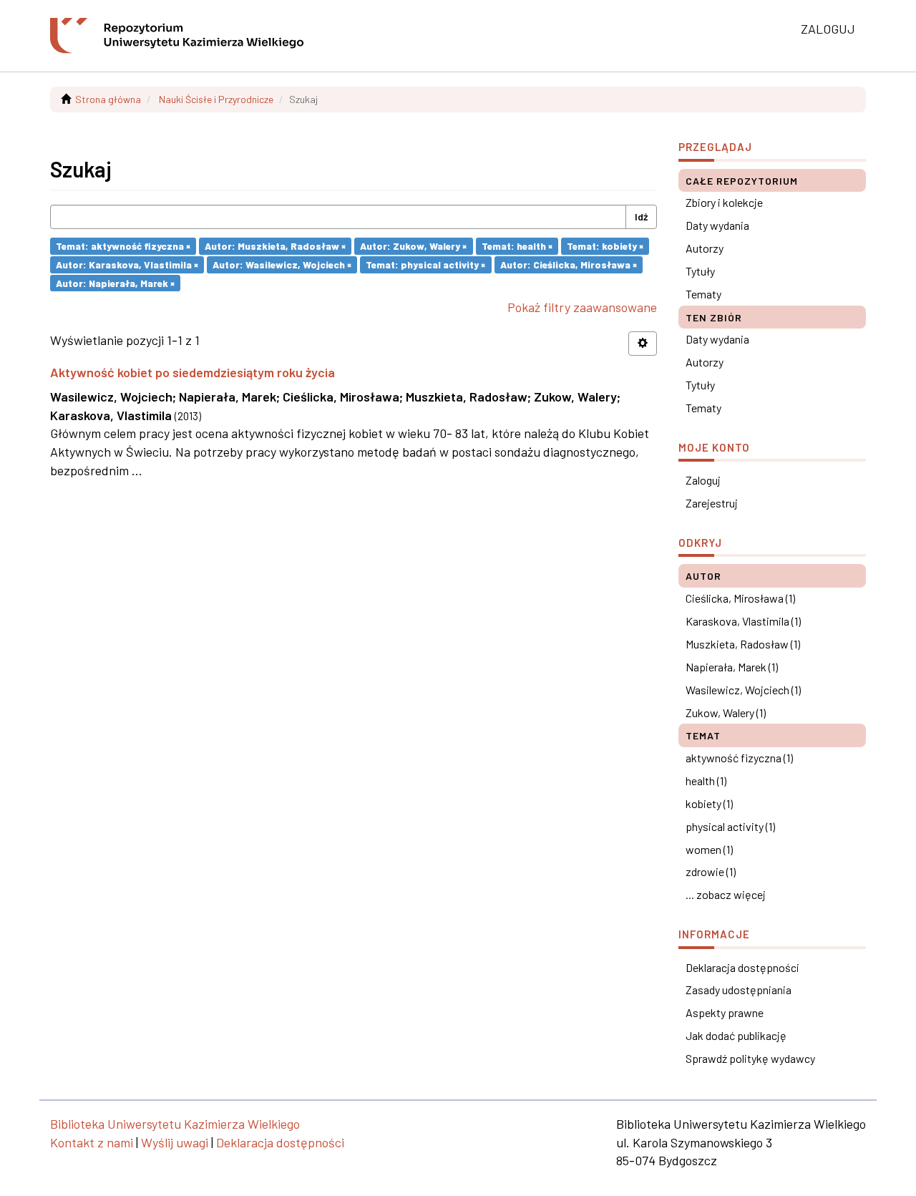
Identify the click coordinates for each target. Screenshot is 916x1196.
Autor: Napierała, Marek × (115, 282)
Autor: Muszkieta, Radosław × (275, 246)
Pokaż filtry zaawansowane (582, 307)
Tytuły (700, 271)
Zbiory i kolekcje (724, 202)
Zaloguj (703, 480)
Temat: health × (517, 246)
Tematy (703, 294)
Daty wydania (717, 225)
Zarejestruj (712, 503)
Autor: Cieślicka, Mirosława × (568, 264)
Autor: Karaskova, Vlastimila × (127, 264)
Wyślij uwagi (174, 1142)
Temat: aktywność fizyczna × (123, 246)
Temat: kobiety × (605, 246)
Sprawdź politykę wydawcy (750, 1058)
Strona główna (108, 99)
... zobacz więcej (726, 894)
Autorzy (704, 248)
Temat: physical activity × (425, 264)
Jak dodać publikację (736, 1035)
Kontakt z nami (91, 1142)
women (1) (709, 849)
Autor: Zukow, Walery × (413, 246)
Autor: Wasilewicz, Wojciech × (282, 264)
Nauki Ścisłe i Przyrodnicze (216, 99)
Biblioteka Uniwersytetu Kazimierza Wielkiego (175, 1124)
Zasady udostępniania (738, 989)
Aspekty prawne (725, 1012)
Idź (641, 216)
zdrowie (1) (711, 871)
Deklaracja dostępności (742, 967)
